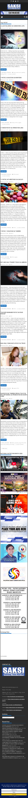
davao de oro (18, 72)
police (2, 444)
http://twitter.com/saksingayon (14, 710)
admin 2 (11, 79)
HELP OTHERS (5, 734)
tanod (17, 174)
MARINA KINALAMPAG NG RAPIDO (10, 728)
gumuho (23, 72)
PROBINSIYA (9, 72)
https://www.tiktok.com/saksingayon (15, 707)
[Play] (2, 470)
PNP (25, 442)
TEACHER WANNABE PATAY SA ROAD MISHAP (12, 313)
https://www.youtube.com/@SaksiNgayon (12, 705)
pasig (20, 442)
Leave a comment (12, 74)
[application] (14, 463)
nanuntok (16, 442)
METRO (3, 122)
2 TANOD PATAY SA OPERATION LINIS (12, 128)
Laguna (14, 388)
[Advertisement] (14, 774)
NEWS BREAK (4, 72)
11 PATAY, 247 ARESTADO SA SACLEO (12, 179)
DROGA (13, 442)
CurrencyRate (4, 656)
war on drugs (11, 444)
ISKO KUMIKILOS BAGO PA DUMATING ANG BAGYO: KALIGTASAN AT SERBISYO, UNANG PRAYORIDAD (12, 731)
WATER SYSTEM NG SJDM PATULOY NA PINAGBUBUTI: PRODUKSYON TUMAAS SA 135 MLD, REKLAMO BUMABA (13, 748)
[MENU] (27, 17)
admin (11, 28)
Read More (3, 69)
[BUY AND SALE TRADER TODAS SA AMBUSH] (14, 275)
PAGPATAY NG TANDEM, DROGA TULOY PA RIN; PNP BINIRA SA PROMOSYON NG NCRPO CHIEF (14, 395)
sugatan (19, 122)
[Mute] (23, 470)
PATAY (5, 74)
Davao (14, 72)
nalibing (2, 74)
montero (13, 122)
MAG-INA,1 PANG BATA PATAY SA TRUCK (13, 343)
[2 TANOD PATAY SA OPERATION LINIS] (14, 141)
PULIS (4, 444)
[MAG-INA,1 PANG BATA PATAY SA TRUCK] (14, 356)
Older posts (4, 448)
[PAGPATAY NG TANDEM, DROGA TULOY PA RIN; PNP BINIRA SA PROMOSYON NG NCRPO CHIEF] (14, 409)
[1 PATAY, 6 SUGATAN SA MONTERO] (14, 90)
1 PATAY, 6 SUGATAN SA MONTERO (11, 77)
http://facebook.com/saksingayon (15, 696)
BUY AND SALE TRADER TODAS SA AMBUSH (14, 262)
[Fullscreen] (25, 470)
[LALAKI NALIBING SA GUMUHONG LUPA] (14, 39)
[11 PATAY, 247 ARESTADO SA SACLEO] (14, 192)
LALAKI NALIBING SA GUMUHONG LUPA (13, 26)
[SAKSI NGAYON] (2, 17)
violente (7, 444)
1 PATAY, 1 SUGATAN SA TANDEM (11, 231)
